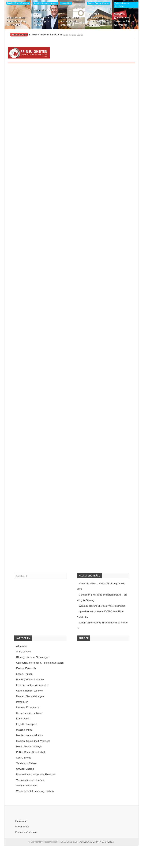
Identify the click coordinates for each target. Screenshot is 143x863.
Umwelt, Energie (25, 768)
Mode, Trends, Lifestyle (29, 746)
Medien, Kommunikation (29, 735)
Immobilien (66, 3)
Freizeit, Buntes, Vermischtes (122, 4)
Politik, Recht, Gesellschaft (31, 752)
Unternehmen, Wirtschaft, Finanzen (35, 774)
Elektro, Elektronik (26, 668)
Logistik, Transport (26, 724)
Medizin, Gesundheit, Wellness (33, 740)
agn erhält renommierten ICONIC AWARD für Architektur (97, 19)
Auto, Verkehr (23, 651)
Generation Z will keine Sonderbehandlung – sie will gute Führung (44, 17)
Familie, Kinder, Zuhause (18, 3)
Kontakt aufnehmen (26, 832)
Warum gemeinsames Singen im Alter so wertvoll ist (124, 19)
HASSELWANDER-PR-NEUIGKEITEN (96, 842)
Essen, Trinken (24, 673)
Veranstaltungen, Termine (30, 780)
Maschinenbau (24, 729)
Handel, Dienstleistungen (45, 3)
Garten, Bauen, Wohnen (98, 3)
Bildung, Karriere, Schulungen (32, 657)
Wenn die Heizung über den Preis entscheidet (71, 21)
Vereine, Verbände (26, 785)
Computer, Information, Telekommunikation (40, 662)
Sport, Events (23, 757)
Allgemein (21, 646)
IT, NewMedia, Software (29, 713)
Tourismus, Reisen (26, 763)
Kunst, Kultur (23, 718)
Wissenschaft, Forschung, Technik (35, 791)
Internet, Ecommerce (27, 707)
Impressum (21, 821)
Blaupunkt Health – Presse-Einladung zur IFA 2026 (17, 21)
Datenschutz (22, 826)
